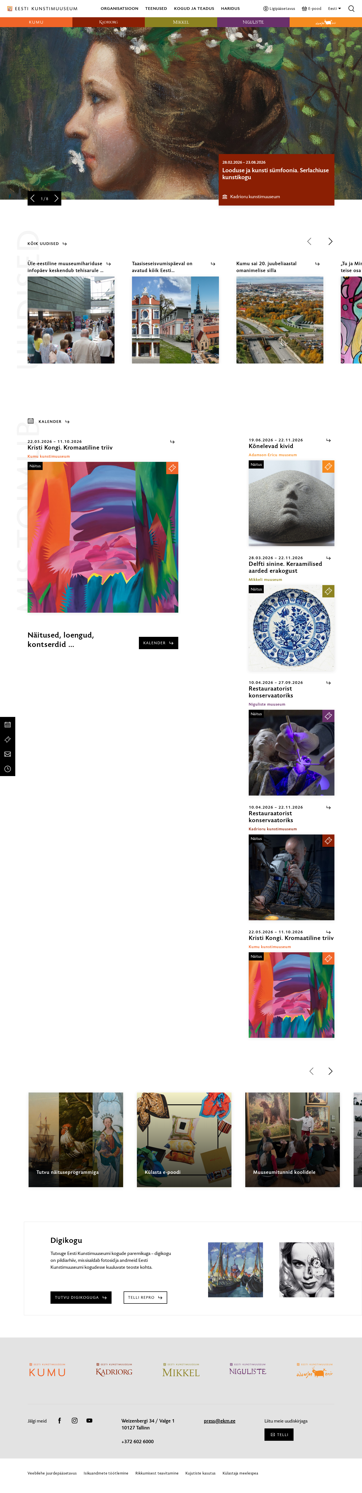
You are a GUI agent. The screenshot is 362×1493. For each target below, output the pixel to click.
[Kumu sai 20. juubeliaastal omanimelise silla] (279, 324)
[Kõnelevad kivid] (291, 503)
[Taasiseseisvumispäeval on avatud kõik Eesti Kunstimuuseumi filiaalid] (175, 324)
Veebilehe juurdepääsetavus (52, 1473)
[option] (276, 180)
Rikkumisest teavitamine (157, 1473)
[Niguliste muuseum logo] (253, 22)
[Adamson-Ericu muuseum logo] (326, 22)
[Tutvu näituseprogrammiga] (76, 1144)
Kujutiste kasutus (200, 1473)
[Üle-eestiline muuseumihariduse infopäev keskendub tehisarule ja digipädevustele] (71, 324)
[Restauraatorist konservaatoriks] (291, 753)
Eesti (333, 8)
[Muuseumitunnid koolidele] (292, 1144)
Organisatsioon (119, 8)
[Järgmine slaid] (56, 198)
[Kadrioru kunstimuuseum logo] (108, 22)
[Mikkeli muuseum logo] (181, 22)
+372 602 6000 (137, 1442)
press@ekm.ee (219, 1421)
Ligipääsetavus (282, 8)
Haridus (230, 8)
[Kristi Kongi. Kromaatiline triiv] (103, 537)
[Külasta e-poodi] (184, 1144)
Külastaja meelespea (240, 1473)
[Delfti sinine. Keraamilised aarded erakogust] (291, 628)
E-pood (314, 8)
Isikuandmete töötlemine (106, 1473)
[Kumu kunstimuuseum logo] (36, 22)
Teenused (156, 8)
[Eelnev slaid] (32, 198)
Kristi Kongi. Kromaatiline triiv (261, 170)
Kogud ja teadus (194, 8)
